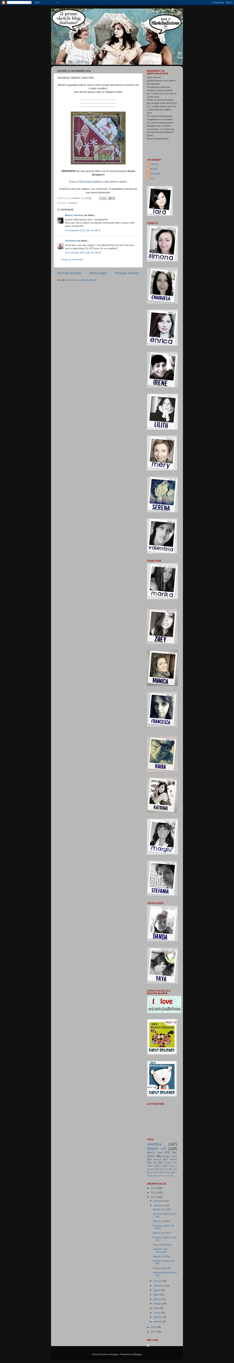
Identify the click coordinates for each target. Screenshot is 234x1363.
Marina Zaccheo (74, 215)
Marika (154, 169)
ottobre (157, 1281)
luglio (156, 1294)
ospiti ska (163, 1169)
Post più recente (69, 273)
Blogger (138, 1354)
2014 (154, 1188)
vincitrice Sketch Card (160, 1172)
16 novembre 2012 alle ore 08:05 (83, 252)
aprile (156, 1308)
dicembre (158, 1201)
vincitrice (72, 203)
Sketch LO (156, 1148)
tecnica (157, 1159)
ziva (152, 178)
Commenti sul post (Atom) (82, 280)
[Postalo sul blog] (104, 198)
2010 (154, 1332)
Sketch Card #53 (162, 1268)
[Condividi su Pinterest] (113, 198)
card (155, 1176)
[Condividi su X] (107, 198)
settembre (159, 1285)
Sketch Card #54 (162, 1233)
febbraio (158, 1317)
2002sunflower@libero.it (91, 181)
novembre (159, 1205)
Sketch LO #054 (161, 1256)
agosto (157, 1290)
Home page (98, 273)
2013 (154, 1192)
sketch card (154, 1152)
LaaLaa (154, 164)
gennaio (158, 1321)
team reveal (165, 1176)
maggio (157, 1303)
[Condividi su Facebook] (110, 198)
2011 (154, 1327)
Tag (155, 1162)
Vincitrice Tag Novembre (160, 1250)
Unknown (155, 173)
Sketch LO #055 (161, 1221)
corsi (175, 1169)
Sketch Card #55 (162, 1209)
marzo (157, 1312)
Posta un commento (72, 259)
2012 (154, 1197)
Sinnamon (71, 240)
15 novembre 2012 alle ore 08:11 (83, 230)
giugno (157, 1299)
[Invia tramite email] (100, 198)
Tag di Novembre (162, 1244)
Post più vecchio (127, 273)
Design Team (169, 1156)
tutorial (173, 1159)
